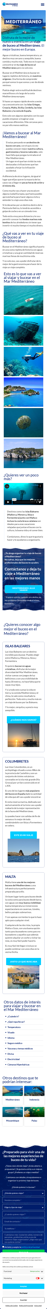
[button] (23, 1016)
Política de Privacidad (26, 1306)
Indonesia (34, 1099)
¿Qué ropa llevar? (16, 1021)
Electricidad (14, 1059)
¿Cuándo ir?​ (13, 1016)
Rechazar (24, 1293)
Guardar (23, 1300)
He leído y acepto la (22, 1247)
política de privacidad (30, 1247)
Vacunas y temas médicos (20, 1048)
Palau (34, 1120)
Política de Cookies (12, 1306)
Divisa (11, 1053)
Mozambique (12, 1120)
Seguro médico (15, 1043)
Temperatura (14, 1027)
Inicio (5, 33)
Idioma (11, 1037)
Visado (11, 1032)
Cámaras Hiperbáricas (18, 1064)
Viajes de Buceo (15, 33)
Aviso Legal (38, 1306)
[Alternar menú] (42, 4)
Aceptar (23, 1286)
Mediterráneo (13, 1099)
